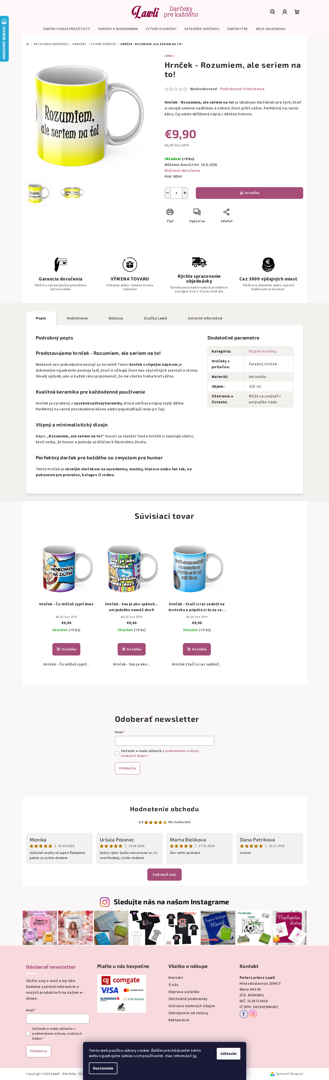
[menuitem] (66, 29)
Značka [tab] (155, 318)
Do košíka (252, 193)
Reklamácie (179, 1020)
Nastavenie (103, 1068)
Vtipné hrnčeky (262, 351)
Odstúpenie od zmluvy (189, 1013)
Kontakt (176, 977)
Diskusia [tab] (116, 318)
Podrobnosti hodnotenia (242, 89)
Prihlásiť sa (127, 768)
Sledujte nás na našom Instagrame (171, 901)
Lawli (169, 56)
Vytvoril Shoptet (289, 1073)
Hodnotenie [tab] (77, 318)
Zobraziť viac (164, 874)
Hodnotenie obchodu (164, 808)
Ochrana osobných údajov (192, 1006)
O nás (174, 984)
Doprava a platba (184, 991)
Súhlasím (228, 1053)
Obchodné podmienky (188, 999)
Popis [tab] (41, 318)
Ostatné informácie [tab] (205, 318)
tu (195, 1056)
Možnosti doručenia (182, 170)
